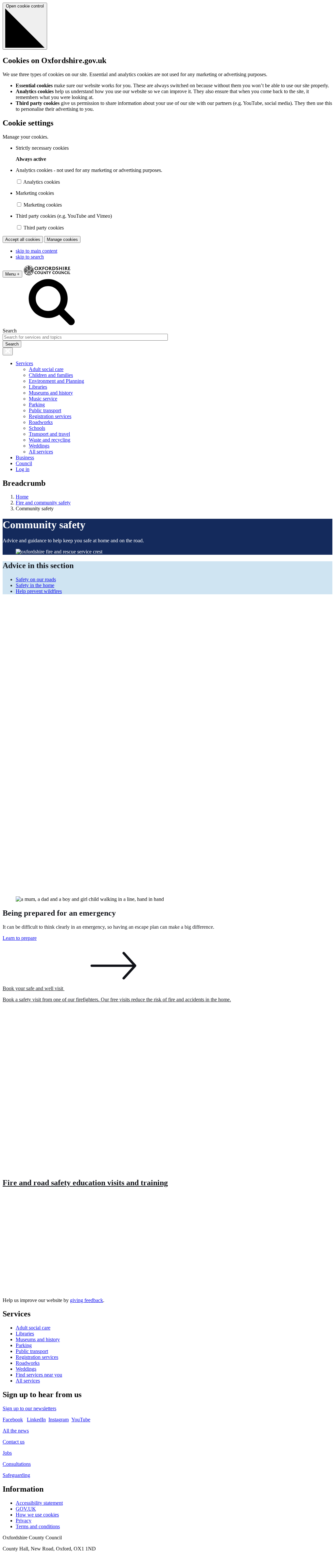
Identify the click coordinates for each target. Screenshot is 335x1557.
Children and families (51, 375)
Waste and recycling (49, 440)
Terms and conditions (38, 1526)
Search (10, 330)
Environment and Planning (56, 381)
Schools (37, 428)
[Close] (8, 351)
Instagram (58, 1419)
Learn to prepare (20, 938)
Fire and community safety (43, 502)
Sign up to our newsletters (29, 1408)
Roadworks (41, 422)
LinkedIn (36, 1419)
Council (24, 463)
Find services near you (39, 1375)
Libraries (38, 387)
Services (24, 363)
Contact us (14, 1442)
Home (22, 496)
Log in (22, 469)
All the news (16, 1430)
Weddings (39, 445)
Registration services (50, 416)
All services (41, 451)
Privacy (23, 1520)
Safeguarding (16, 1475)
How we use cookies (37, 1514)
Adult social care (46, 369)
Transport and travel (49, 434)
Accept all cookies (22, 239)
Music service (43, 398)
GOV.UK (26, 1509)
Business (25, 457)
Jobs (7, 1453)
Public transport (45, 410)
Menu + (12, 274)
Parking (37, 404)
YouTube (80, 1419)
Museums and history (51, 393)
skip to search (30, 257)
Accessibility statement (39, 1503)
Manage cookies (62, 239)
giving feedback (86, 1300)
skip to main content (36, 251)
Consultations (17, 1464)
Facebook (13, 1419)
